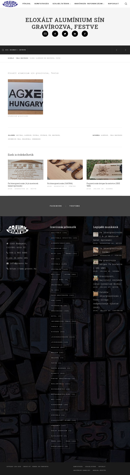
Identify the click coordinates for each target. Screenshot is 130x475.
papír (56, 363)
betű (56, 253)
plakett (58, 373)
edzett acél (59, 279)
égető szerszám (61, 431)
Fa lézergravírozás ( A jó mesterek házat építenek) (107, 236)
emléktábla (60, 285)
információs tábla (14, 139)
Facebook (56, 206)
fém (49, 135)
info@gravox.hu (19, 263)
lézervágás (59, 342)
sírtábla (58, 415)
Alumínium (104, 135)
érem (56, 441)
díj (55, 274)
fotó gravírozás (62, 295)
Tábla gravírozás (116, 135)
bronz (71, 253)
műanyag (58, 347)
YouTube (75, 206)
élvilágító (59, 436)
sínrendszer (36, 139)
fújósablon (59, 306)
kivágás (58, 332)
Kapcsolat (102, 466)
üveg (71, 441)
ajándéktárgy (61, 243)
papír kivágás (61, 368)
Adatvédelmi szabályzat (81, 470)
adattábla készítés (64, 238)
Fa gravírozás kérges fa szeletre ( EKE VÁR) (107, 264)
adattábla (19, 135)
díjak (70, 274)
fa (55, 290)
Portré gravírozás (63, 378)
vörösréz (58, 425)
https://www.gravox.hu (23, 269)
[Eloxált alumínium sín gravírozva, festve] (45, 34)
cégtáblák (43, 135)
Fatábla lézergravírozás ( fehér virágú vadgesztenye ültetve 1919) (107, 300)
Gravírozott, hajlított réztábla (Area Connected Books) (107, 280)
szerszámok (59, 404)
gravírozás (56, 135)
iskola (57, 326)
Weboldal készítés (99, 470)
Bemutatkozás (78, 466)
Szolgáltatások (90, 466)
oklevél (57, 358)
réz (56, 399)
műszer (57, 352)
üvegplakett (59, 446)
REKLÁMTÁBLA (26, 139)
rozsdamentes (61, 389)
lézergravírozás (63, 337)
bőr (55, 259)
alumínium (27, 135)
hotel (56, 316)
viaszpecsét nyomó (63, 420)
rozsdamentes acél (63, 394)
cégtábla (36, 135)
